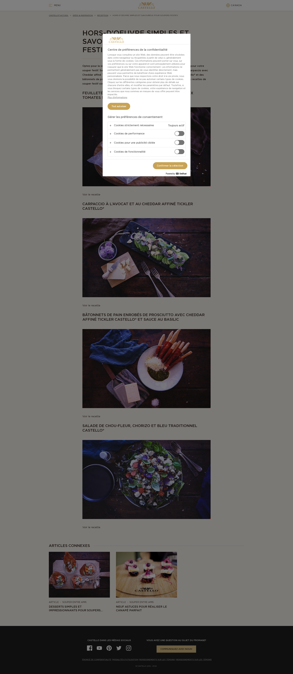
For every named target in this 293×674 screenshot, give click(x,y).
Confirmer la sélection (170, 165)
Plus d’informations (117, 97)
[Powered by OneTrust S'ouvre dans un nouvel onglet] (177, 174)
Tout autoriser (119, 106)
